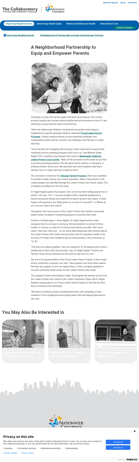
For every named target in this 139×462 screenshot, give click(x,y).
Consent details (10, 453)
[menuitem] (19, 24)
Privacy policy (27, 453)
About (122, 3)
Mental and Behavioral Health (80, 23)
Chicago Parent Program (73, 176)
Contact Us (132, 3)
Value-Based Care (109, 23)
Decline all (118, 447)
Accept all (118, 442)
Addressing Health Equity (49, 23)
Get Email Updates (125, 28)
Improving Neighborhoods (19, 23)
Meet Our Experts (110, 3)
